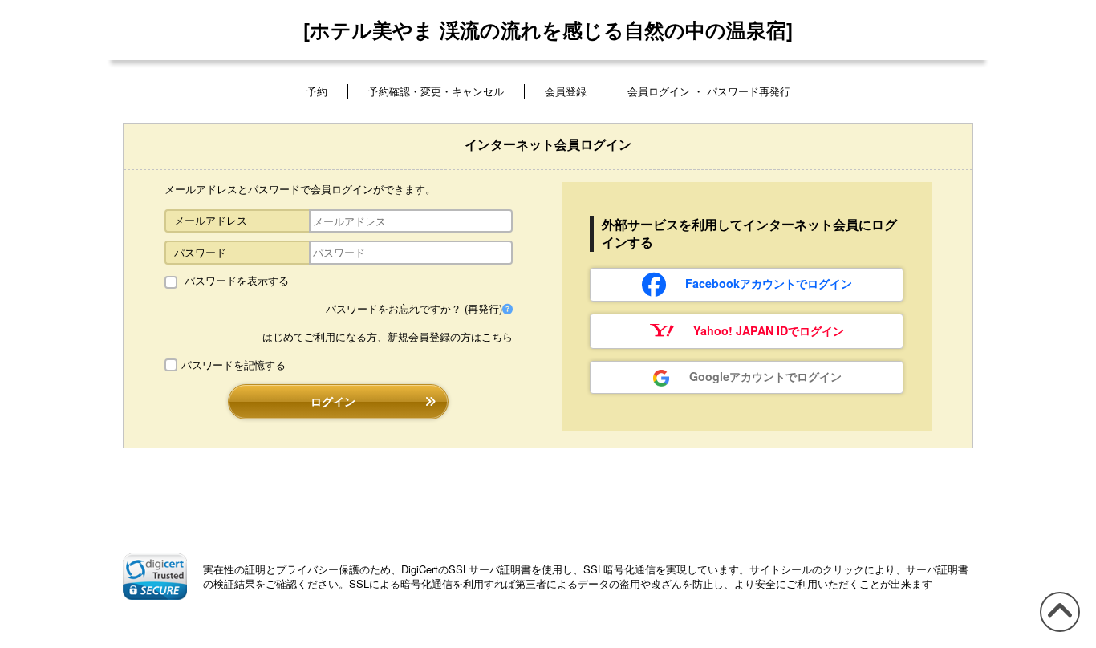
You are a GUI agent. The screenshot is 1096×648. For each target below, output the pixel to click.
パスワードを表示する (235, 280)
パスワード (200, 252)
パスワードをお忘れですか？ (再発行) (414, 308)
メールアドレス (210, 220)
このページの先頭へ (1057, 631)
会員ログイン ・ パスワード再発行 (708, 91)
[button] (155, 576)
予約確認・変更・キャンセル (436, 91)
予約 (316, 91)
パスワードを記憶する (233, 365)
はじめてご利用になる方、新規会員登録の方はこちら (387, 336)
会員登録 (566, 91)
